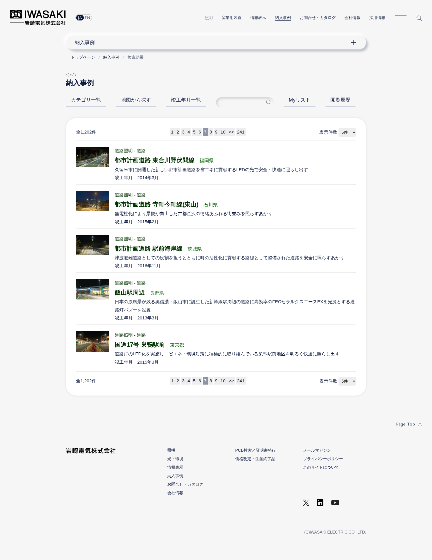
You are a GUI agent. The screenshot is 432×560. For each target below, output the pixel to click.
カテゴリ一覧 (86, 100)
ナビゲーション (213, 42)
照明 (209, 17)
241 (240, 132)
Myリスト (299, 100)
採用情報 (377, 17)
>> (231, 132)
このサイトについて (321, 467)
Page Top (405, 423)
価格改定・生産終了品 (255, 459)
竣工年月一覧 (186, 100)
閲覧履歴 (340, 100)
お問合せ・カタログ (318, 17)
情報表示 (258, 17)
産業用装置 (232, 17)
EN (87, 17)
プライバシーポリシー (323, 459)
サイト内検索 (419, 18)
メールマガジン (317, 450)
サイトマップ (400, 18)
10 (223, 132)
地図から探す (136, 100)
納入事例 (283, 17)
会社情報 (352, 17)
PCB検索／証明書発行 (255, 450)
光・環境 (175, 459)
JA (80, 17)
